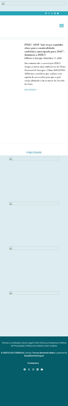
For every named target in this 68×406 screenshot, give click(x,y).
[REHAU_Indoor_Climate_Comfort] (34, 204)
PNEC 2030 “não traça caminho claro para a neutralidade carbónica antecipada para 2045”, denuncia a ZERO (44, 49)
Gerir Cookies (51, 346)
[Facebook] (45, 13)
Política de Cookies (34, 346)
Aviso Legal (27, 343)
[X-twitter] (48, 13)
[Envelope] (57, 13)
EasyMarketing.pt (34, 355)
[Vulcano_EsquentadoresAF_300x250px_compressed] (34, 159)
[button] (61, 25)
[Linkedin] (54, 13)
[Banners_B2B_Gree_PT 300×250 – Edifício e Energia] (34, 248)
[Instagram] (51, 13)
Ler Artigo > (30, 90)
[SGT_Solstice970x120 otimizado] (34, 4)
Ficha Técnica (40, 343)
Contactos (53, 343)
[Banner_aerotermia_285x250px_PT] (34, 293)
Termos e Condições (11, 343)
